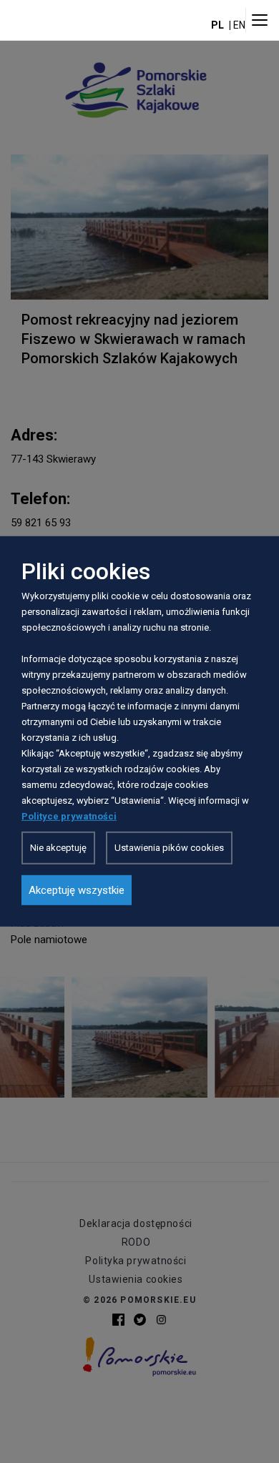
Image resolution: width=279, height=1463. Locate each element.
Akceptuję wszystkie (76, 890)
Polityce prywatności (69, 816)
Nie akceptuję (58, 847)
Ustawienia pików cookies (169, 847)
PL (217, 25)
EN (239, 25)
